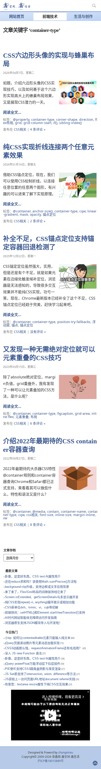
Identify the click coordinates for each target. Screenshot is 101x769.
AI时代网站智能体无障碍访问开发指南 (31, 617)
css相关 (32, 515)
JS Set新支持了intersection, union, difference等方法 (40, 674)
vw (5, 518)
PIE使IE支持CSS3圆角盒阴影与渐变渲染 (33, 669)
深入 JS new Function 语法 (23, 653)
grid (18, 123)
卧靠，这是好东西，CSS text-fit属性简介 (33, 576)
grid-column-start (37, 123)
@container (22, 211)
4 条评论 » (37, 129)
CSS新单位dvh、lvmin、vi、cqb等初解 (31, 607)
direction (86, 119)
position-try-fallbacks (73, 322)
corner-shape (66, 119)
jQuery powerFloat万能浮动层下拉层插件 (32, 663)
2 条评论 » (37, 221)
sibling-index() (70, 123)
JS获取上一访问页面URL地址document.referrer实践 (40, 679)
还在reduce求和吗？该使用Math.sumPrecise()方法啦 (41, 581)
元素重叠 (22, 417)
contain (53, 511)
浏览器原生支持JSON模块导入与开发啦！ (33, 623)
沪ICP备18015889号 (51, 761)
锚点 (15, 325)
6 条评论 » (37, 423)
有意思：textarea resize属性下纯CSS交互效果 (36, 684)
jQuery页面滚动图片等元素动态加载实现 (32, 643)
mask (24, 214)
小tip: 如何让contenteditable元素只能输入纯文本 (37, 638)
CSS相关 (20, 129)
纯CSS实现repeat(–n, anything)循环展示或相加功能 (40, 602)
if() (55, 123)
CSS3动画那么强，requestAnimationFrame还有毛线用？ (43, 648)
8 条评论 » (37, 524)
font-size (46, 515)
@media (38, 511)
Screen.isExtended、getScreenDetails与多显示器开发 (41, 597)
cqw (82, 211)
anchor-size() (42, 211)
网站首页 (16, 16)
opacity (35, 214)
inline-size (63, 515)
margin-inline (84, 515)
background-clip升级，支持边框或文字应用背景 (37, 586)
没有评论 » (38, 331)
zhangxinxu (65, 752)
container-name (73, 511)
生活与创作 (83, 16)
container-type (42, 119)
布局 (34, 417)
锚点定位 (49, 214)
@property (21, 119)
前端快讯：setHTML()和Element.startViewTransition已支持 (45, 612)
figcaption (65, 413)
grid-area (82, 413)
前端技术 (50, 16)
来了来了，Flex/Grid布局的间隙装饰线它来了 (35, 592)
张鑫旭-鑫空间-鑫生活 (16, 6)
